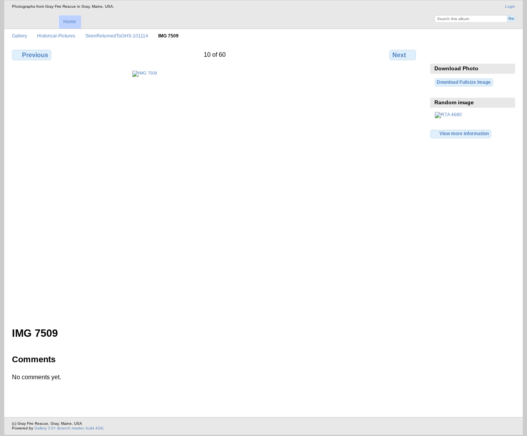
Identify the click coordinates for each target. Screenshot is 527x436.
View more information (464, 133)
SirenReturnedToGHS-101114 (116, 35)
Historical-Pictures (56, 35)
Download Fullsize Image (472, 54)
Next (399, 55)
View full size (439, 54)
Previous (35, 55)
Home (69, 21)
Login (510, 6)
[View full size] (214, 194)
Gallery (19, 35)
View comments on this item (455, 54)
